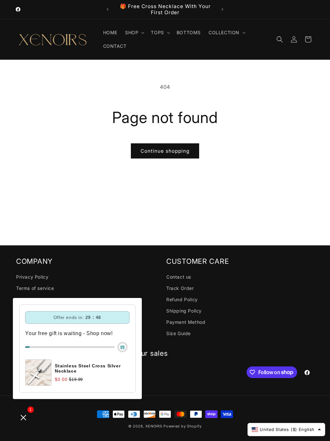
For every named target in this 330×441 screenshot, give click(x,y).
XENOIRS (153, 426)
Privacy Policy (32, 277)
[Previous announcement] (108, 9)
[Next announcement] (222, 9)
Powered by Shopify (182, 426)
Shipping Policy (184, 310)
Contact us (178, 277)
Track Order (180, 288)
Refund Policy (182, 299)
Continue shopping (165, 151)
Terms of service (35, 288)
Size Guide (178, 333)
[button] (134, 32)
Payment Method (185, 322)
